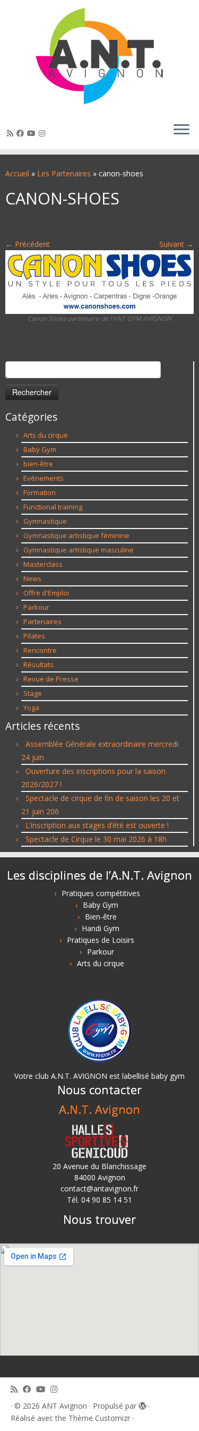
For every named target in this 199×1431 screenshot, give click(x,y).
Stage (32, 693)
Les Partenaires (64, 173)
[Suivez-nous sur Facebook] (21, 133)
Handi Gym (100, 928)
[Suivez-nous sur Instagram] (43, 133)
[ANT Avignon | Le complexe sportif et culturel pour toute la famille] (99, 56)
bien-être (38, 464)
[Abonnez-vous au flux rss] (11, 133)
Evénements (43, 478)
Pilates (34, 636)
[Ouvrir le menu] (181, 130)
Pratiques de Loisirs (100, 940)
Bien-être (101, 917)
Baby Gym (39, 449)
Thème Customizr (99, 1418)
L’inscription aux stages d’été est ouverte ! (97, 825)
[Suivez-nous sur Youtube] (33, 133)
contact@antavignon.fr (99, 1188)
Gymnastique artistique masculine (78, 550)
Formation (39, 492)
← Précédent (27, 244)
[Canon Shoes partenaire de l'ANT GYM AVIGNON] (99, 281)
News (32, 578)
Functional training (52, 507)
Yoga (31, 707)
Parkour (36, 607)
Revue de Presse (51, 679)
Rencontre (40, 650)
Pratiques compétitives (101, 893)
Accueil (17, 173)
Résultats (38, 664)
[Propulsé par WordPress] (142, 1404)
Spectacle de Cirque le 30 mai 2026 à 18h (96, 839)
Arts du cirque (45, 435)
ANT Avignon (64, 1406)
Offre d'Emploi (46, 593)
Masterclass (43, 564)
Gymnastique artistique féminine (76, 535)
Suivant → (176, 244)
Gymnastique (45, 521)
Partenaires (42, 621)
